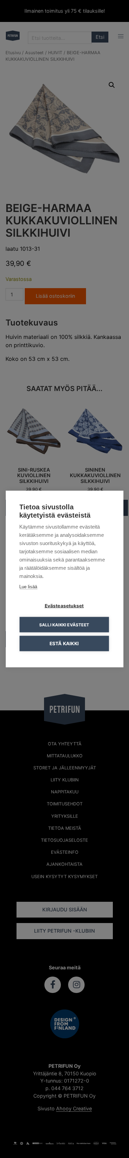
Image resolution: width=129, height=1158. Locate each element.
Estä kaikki (64, 643)
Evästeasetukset (64, 605)
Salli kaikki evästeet (64, 624)
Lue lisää (28, 586)
